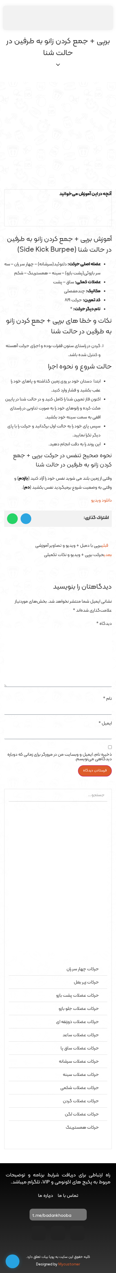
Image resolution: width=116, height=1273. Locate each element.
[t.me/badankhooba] (79, 1216)
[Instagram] (77, 1233)
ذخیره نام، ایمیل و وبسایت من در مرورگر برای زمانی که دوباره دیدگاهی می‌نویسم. (59, 756)
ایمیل (105, 723)
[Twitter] (39, 1233)
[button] (58, 203)
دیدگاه (104, 623)
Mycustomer (69, 1264)
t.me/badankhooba (51, 1216)
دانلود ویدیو (101, 500)
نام (107, 698)
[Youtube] (58, 1233)
